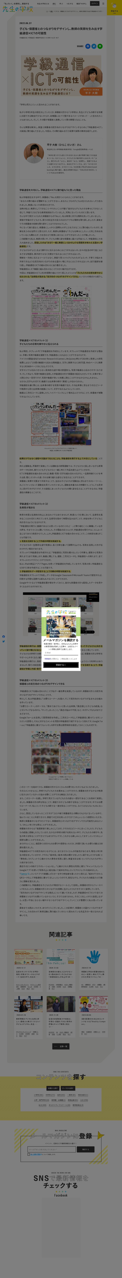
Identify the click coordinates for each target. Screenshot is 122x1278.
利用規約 (48, 659)
